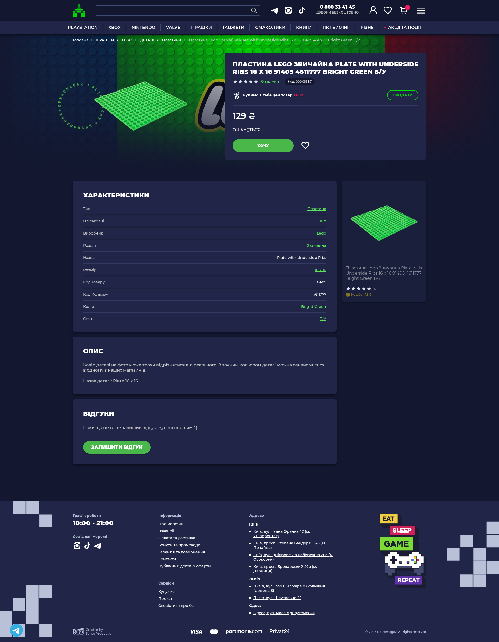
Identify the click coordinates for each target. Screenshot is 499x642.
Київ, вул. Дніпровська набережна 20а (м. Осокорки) (293, 557)
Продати (403, 95)
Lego (321, 233)
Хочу (263, 145)
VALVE (173, 27)
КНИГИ (304, 27)
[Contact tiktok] (88, 547)
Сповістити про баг (176, 606)
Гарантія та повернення (181, 552)
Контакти (167, 559)
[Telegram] (16, 630)
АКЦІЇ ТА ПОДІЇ (404, 27)
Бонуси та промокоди (179, 545)
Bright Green (313, 306)
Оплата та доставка (176, 538)
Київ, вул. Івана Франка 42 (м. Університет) (281, 533)
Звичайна (316, 245)
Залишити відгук (117, 447)
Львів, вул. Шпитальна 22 (277, 598)
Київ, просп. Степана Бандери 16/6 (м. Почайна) (289, 545)
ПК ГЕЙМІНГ (336, 27)
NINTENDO (143, 27)
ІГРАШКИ (201, 27)
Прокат (165, 598)
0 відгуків (270, 81)
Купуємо (166, 591)
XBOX (114, 27)
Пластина (316, 208)
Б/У (323, 318)
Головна (80, 40)
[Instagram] (78, 547)
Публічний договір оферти (184, 566)
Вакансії (166, 531)
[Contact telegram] (99, 547)
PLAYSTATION (83, 27)
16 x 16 (320, 270)
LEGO (127, 40)
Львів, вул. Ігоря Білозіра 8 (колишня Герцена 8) (289, 588)
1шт (323, 221)
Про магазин (170, 524)
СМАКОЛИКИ (270, 27)
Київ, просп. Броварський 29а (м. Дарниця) (285, 569)
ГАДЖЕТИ (233, 27)
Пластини (171, 40)
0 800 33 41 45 (337, 7)
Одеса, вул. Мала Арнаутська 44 (284, 613)
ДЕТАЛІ (147, 40)
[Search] (254, 10)
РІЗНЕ (367, 27)
